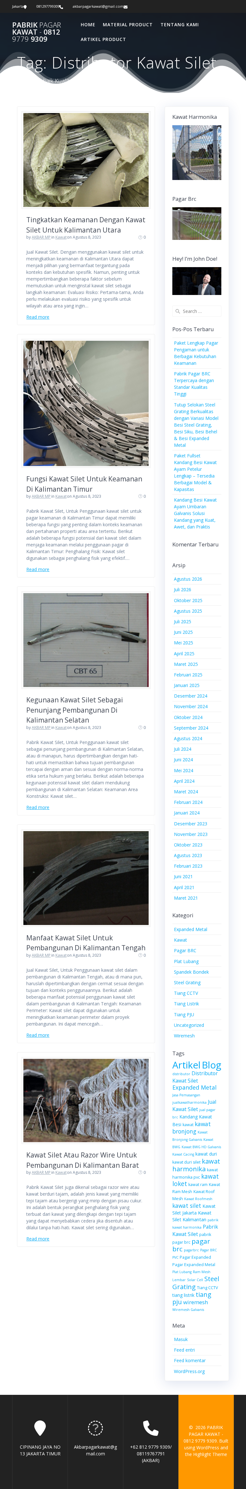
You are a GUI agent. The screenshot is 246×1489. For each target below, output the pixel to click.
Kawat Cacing (183, 1154)
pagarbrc (191, 1250)
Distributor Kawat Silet (195, 1077)
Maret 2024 (186, 792)
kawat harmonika (196, 1165)
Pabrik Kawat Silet (195, 1230)
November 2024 (191, 706)
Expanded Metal (190, 929)
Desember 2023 (190, 824)
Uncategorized (189, 1025)
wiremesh (195, 1302)
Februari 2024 (188, 802)
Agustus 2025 (188, 611)
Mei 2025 (183, 643)
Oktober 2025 (188, 600)
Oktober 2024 (188, 717)
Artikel (186, 1065)
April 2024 (184, 781)
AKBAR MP (41, 237)
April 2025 (184, 653)
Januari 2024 (187, 813)
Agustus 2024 (188, 738)
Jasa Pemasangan (186, 1095)
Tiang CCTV (186, 993)
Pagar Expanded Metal (193, 1264)
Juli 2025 (182, 621)
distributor (181, 1074)
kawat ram (198, 1184)
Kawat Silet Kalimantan (191, 1216)
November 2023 (191, 834)
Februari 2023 (188, 866)
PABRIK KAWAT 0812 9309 (36, 32)
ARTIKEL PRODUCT (103, 39)
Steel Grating (187, 982)
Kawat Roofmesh (198, 1199)
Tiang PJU (184, 1014)
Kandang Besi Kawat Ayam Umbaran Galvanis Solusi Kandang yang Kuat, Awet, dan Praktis (195, 513)
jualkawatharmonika (189, 1102)
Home (88, 24)
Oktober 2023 (188, 845)
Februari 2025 (188, 675)
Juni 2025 (183, 632)
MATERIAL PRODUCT (128, 24)
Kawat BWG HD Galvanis (201, 1147)
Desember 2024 (190, 696)
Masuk (181, 1339)
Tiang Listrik (186, 1004)
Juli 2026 (182, 589)
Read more (37, 317)
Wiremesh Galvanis (188, 1309)
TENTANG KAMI (179, 24)
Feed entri (184, 1350)
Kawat (61, 237)
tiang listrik (183, 1295)
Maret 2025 (186, 664)
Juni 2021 (183, 876)
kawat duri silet (186, 1162)
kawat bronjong (191, 1127)
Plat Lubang (186, 961)
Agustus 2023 (188, 855)
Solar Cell (195, 1280)
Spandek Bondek (191, 972)
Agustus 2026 (188, 579)
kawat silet (186, 1205)
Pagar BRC (185, 950)
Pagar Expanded (195, 1257)
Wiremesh (184, 1036)
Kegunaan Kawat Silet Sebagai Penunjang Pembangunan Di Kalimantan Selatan (74, 709)
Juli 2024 (182, 749)
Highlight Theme (210, 1454)
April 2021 (184, 887)
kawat (188, 1124)
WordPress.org (189, 1371)
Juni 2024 (183, 760)
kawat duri (206, 1154)
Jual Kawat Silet (194, 1105)
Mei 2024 (183, 770)
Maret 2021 (186, 898)
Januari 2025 (187, 685)
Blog (211, 1065)
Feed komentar (190, 1360)
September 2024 (191, 728)
